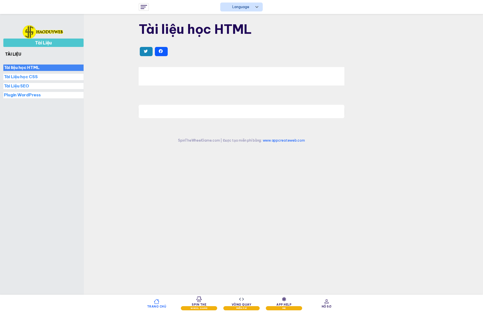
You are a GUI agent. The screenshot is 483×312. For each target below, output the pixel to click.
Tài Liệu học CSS (21, 76)
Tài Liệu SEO (16, 86)
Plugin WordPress (22, 94)
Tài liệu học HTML (22, 67)
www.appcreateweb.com (284, 140)
